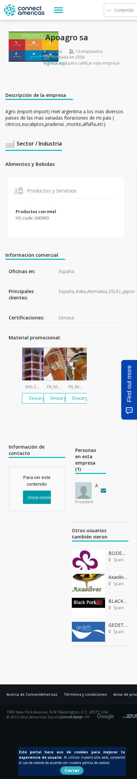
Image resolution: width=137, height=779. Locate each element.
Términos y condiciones (85, 694)
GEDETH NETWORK (118, 625)
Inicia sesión (39, 497)
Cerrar (72, 770)
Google (106, 714)
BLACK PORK (118, 601)
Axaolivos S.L (118, 577)
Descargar (39, 398)
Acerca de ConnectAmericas (32, 694)
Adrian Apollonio (96, 485)
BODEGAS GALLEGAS (118, 553)
